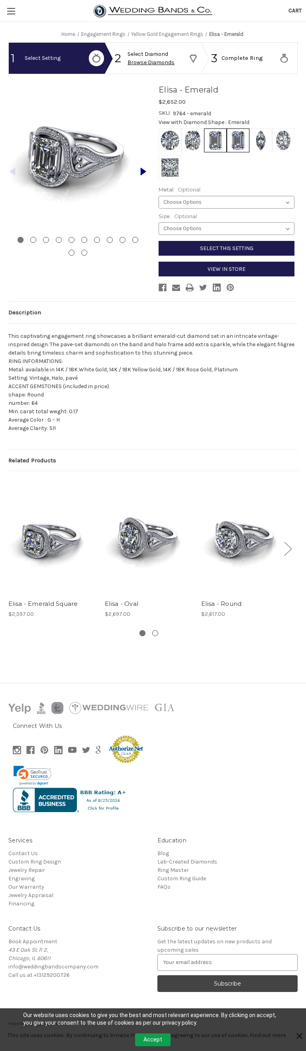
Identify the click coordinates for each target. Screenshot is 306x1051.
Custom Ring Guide (181, 878)
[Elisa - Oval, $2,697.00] (149, 537)
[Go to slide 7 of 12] (97, 240)
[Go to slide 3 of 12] (46, 240)
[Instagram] (17, 750)
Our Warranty (26, 886)
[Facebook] (163, 287)
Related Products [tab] (32, 460)
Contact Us (23, 853)
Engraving (21, 878)
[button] (33, 775)
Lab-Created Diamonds (187, 861)
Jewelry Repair (26, 870)
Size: (178, 216)
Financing (21, 903)
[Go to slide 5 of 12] (72, 240)
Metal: (179, 189)
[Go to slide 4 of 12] (59, 240)
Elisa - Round (221, 603)
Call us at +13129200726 (39, 975)
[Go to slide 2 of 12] (143, 171)
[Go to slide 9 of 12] (123, 240)
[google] (98, 750)
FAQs (164, 886)
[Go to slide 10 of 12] (135, 240)
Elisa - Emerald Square (43, 603)
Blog (163, 853)
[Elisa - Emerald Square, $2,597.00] (52, 537)
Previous (10, 548)
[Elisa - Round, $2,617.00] (245, 537)
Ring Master (173, 870)
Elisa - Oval (121, 603)
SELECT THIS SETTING (226, 248)
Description (24, 312)
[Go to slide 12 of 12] (84, 253)
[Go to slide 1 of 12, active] (21, 240)
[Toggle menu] (11, 11)
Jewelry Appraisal (30, 895)
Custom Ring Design (34, 861)
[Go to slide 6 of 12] (84, 240)
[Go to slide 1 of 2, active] (142, 633)
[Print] (190, 287)
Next (288, 548)
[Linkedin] (217, 287)
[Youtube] (72, 750)
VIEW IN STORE (226, 269)
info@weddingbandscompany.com (53, 966)
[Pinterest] (230, 287)
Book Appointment (32, 941)
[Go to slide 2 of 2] (155, 633)
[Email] (176, 287)
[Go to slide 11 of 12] (72, 253)
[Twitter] (203, 287)
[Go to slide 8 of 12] (110, 240)
